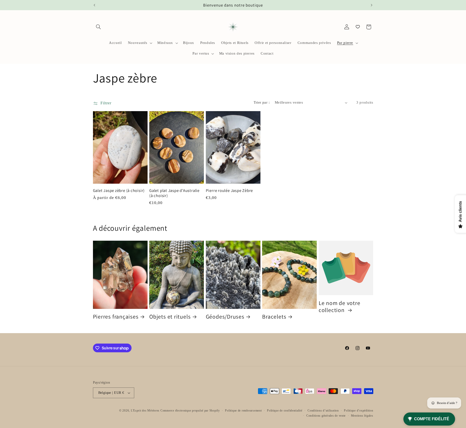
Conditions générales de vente (326, 415)
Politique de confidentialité (284, 410)
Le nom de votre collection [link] (339, 306)
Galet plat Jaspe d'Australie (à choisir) (174, 193)
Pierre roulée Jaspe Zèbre (229, 190)
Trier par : (262, 102)
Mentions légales (362, 415)
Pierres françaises (116, 316)
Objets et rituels (170, 316)
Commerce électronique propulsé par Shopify (190, 410)
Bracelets (274, 316)
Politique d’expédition (358, 410)
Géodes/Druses (225, 316)
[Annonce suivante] (371, 5)
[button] (98, 27)
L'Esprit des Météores (145, 410)
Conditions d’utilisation (323, 410)
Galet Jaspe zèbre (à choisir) (119, 190)
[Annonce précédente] (94, 5)
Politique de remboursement (243, 410)
